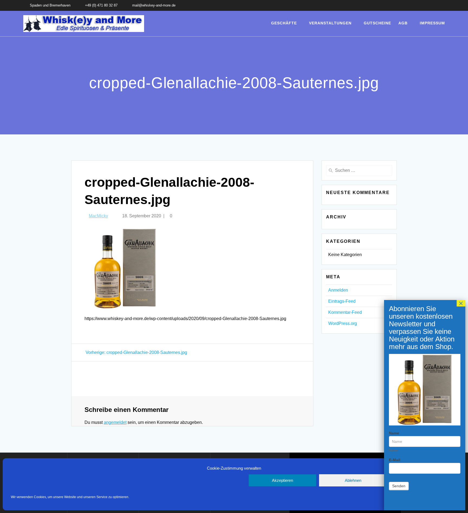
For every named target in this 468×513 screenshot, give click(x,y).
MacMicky (98, 216)
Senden (398, 486)
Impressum (432, 23)
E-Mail (394, 460)
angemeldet (115, 422)
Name (394, 433)
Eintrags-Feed (342, 301)
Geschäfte (284, 23)
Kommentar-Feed (345, 312)
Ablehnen (353, 480)
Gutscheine (377, 23)
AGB (403, 23)
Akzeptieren (282, 480)
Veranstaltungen (330, 23)
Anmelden (338, 290)
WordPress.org (342, 323)
